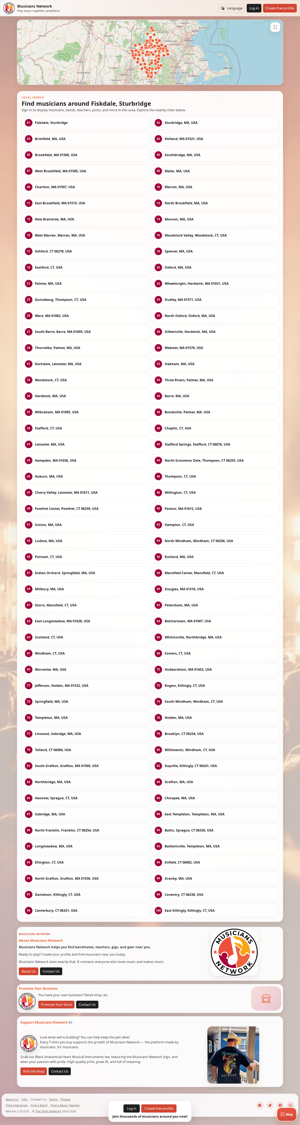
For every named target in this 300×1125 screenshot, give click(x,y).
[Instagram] (290, 1105)
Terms (53, 1099)
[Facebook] (280, 1105)
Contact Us (51, 971)
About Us (28, 971)
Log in (254, 8)
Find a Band (39, 1105)
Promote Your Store (56, 1004)
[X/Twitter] (270, 1105)
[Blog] (259, 1105)
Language (234, 8)
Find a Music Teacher (65, 1105)
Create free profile (280, 8)
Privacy (66, 1099)
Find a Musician (17, 1105)
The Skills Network (48, 1111)
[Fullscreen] (275, 27)
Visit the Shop (33, 1071)
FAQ (25, 1099)
